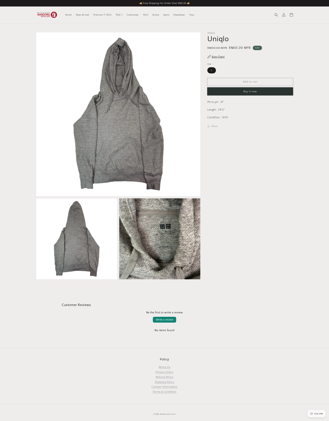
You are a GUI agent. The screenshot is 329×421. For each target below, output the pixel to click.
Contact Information (164, 386)
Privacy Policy (164, 372)
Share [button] (214, 126)
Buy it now (250, 91)
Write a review (164, 319)
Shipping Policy (164, 382)
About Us (164, 367)
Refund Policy (164, 377)
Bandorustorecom (168, 414)
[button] (276, 15)
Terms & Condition (164, 391)
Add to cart (250, 81)
